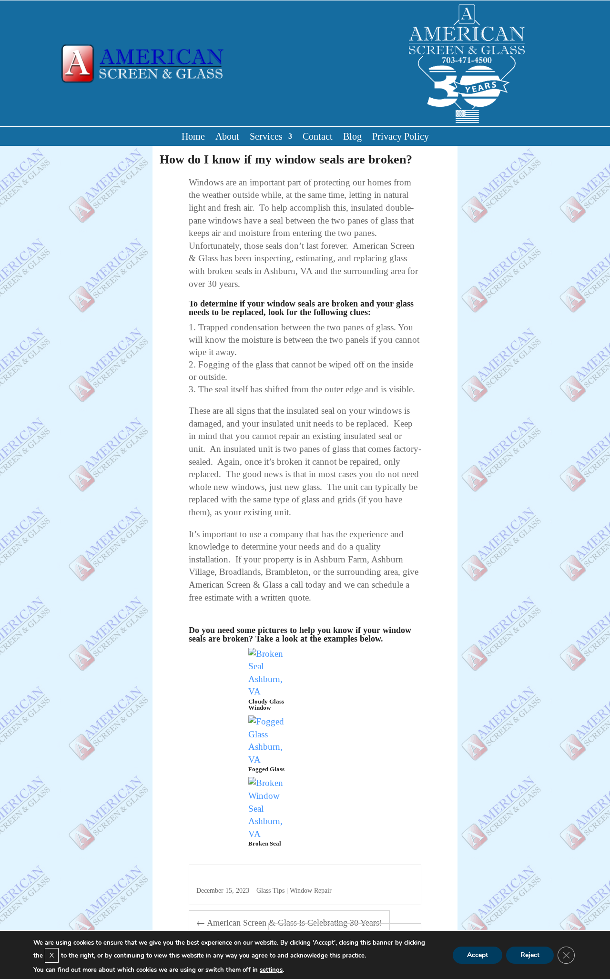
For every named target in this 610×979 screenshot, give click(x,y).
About (227, 137)
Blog (352, 137)
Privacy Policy (400, 137)
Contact (318, 137)
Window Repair (311, 890)
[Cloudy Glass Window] (270, 691)
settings (271, 970)
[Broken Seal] (270, 834)
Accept (477, 954)
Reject (529, 954)
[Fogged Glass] (270, 760)
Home (193, 137)
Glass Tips (270, 890)
